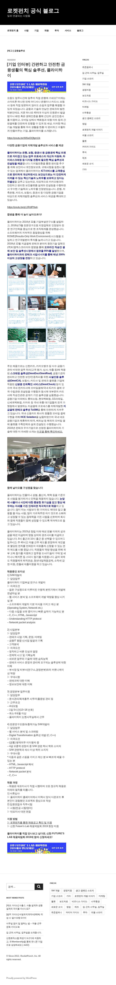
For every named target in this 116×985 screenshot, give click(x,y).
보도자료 (86, 95)
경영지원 (86, 90)
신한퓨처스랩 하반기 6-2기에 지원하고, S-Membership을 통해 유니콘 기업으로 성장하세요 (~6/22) (24, 941)
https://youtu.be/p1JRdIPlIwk (22, 207)
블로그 (80, 30)
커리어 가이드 (89, 146)
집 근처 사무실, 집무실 (93, 73)
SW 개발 (86, 84)
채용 (47, 30)
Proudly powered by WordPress (21, 978)
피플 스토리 (87, 135)
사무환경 (86, 112)
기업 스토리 (87, 78)
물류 (84, 141)
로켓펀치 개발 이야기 (92, 129)
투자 (57, 30)
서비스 (68, 30)
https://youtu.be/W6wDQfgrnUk (23, 138)
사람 (26, 30)
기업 (36, 30)
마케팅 (85, 107)
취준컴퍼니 (87, 67)
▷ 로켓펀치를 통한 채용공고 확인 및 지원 (29, 822)
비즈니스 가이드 (90, 101)
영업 (84, 124)
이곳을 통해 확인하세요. (50, 431)
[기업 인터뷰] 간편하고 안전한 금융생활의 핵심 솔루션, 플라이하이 (36, 70)
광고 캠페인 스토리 (91, 118)
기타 (84, 169)
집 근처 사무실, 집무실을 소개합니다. (24, 932)
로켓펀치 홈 (12, 30)
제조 (84, 158)
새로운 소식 (87, 163)
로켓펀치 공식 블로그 (33, 11)
